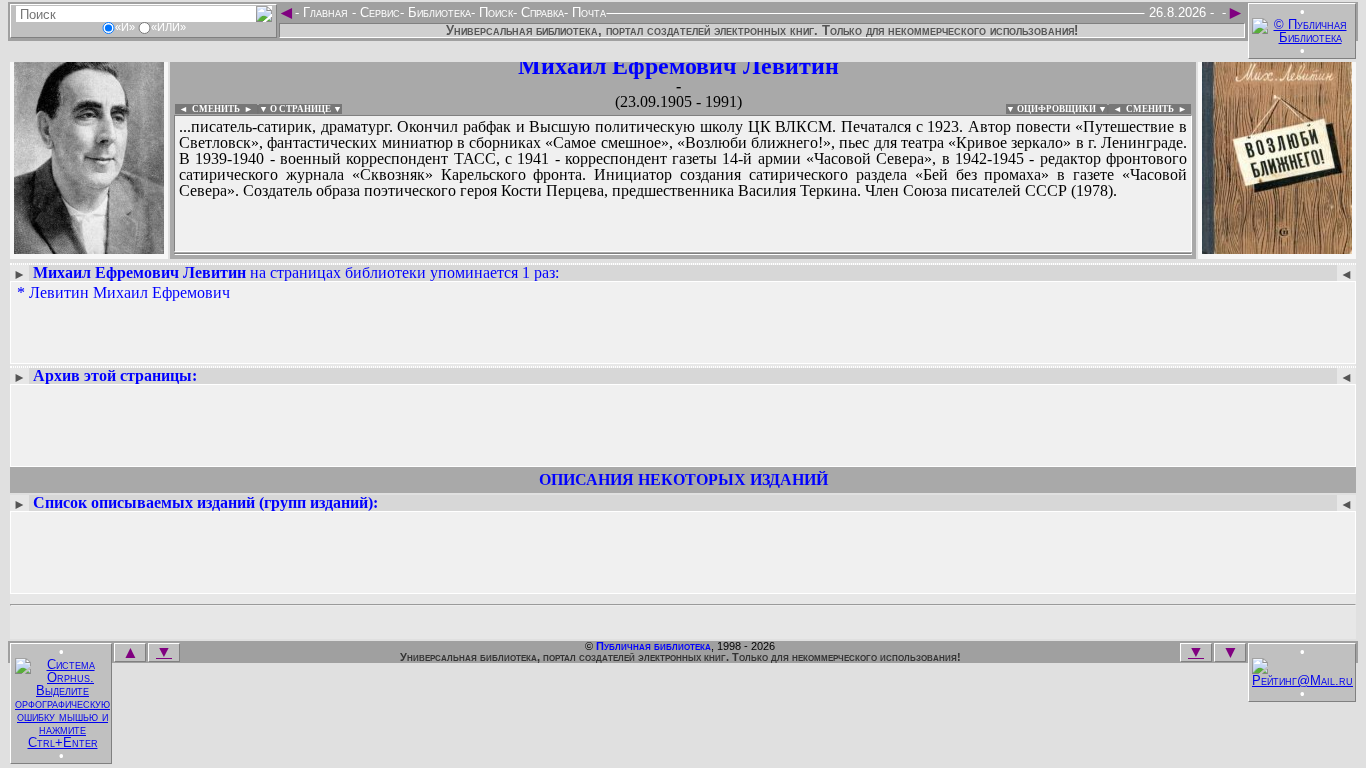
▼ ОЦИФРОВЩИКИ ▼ (1056, 109)
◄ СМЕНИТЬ (207, 109)
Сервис (378, 12)
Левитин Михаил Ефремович (129, 292)
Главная (325, 12)
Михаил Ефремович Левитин (678, 66)
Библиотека (437, 12)
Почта (587, 12)
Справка (540, 12)
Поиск (494, 12)
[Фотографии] (89, 247)
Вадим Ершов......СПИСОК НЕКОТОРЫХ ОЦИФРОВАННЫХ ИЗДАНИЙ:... (659, 254)
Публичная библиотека (653, 646)
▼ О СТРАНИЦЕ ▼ (300, 109)
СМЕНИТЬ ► (1158, 109)
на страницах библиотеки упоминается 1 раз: (296, 272)
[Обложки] (1277, 247)
